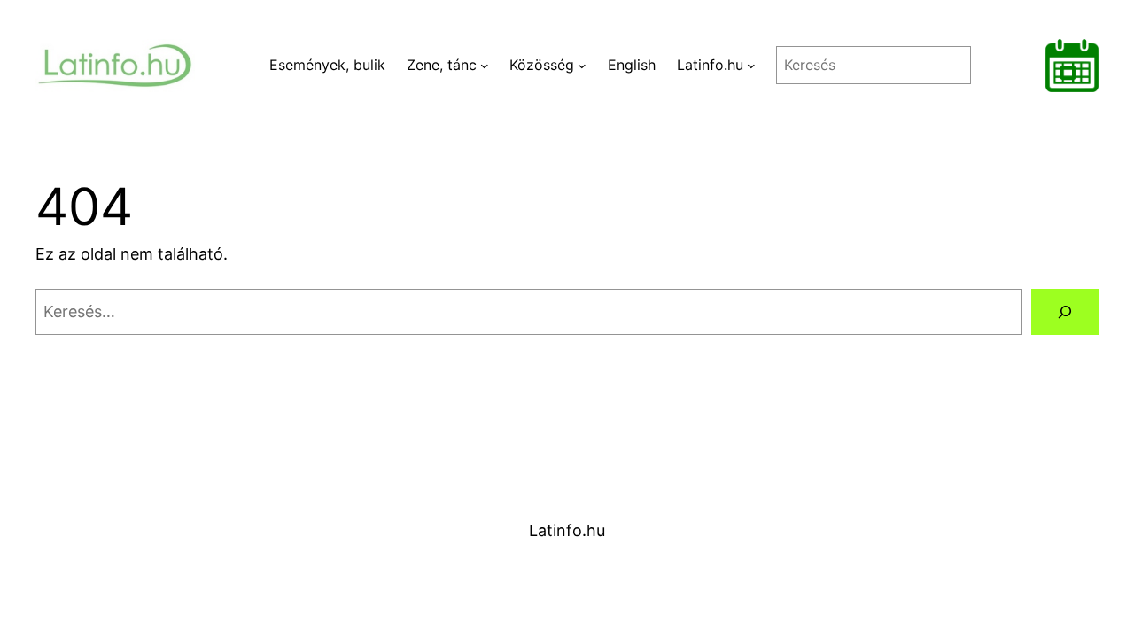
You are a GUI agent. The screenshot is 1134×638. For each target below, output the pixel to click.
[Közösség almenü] (582, 65)
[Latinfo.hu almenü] (751, 65)
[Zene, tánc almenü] (484, 65)
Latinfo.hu (567, 530)
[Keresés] (1065, 312)
